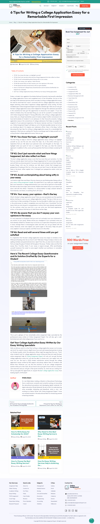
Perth (52, 488)
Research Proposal (14, 504)
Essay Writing (35, 64)
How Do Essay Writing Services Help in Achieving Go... (48, 463)
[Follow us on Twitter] (69, 510)
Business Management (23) (75, 96)
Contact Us (26, 488)
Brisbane (53, 493)
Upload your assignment (71, 54)
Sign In (82, 1)
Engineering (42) (73, 107)
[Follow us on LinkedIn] (76, 510)
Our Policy (25, 491)
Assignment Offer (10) (74, 93)
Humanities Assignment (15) (76, 117)
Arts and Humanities (42, 493)
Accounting (40, 501)
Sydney (53, 486)
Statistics (39, 504)
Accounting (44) (72, 89)
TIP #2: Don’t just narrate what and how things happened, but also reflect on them (37, 77)
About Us (25, 486)
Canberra (53, 496)
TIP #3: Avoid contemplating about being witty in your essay (30, 79)
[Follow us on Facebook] (66, 510)
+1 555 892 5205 (53, 1)
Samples (61, 5)
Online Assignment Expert (35, 356)
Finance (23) (71, 111)
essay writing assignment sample (23, 182)
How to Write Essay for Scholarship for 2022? (20, 433)
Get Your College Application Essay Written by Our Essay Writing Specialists (35, 91)
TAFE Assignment (13, 496)
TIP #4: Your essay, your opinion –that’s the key (27, 81)
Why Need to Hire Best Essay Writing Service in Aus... (47, 434)
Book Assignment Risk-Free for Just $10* (25, 1)
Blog (77, 5)
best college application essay (49, 370)
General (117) (72, 113)
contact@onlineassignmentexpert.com (70, 1)
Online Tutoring (13, 488)
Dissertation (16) (72, 102)
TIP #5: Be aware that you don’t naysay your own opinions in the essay (33, 83)
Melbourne (53, 504)
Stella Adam (15, 64)
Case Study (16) (72, 98)
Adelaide (53, 491)
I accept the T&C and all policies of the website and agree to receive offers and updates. (78, 70)
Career (25, 504)
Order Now (85, 6)
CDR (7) (70, 100)
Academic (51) (72, 87)
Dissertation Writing (14, 501)
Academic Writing (13, 491)
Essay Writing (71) (73, 109)
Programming (40, 498)
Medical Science (41, 488)
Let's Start (78, 248)
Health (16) (71, 115)
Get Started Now (78, 75)
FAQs (24, 493)
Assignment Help (13, 486)
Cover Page (12, 498)
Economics (39, 496)
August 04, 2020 (24, 64)
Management (40, 486)
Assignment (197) (73, 91)
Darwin (53, 498)
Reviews (25, 498)
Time (83, 51)
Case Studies (70, 5)
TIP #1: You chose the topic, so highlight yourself (27, 75)
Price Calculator (27, 501)
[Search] (40, 6)
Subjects (53, 5)
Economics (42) (72, 104)
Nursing (39, 491)
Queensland (54, 501)
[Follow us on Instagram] (73, 510)
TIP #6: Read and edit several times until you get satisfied (30, 85)
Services (46, 5)
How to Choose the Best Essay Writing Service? (20, 462)
